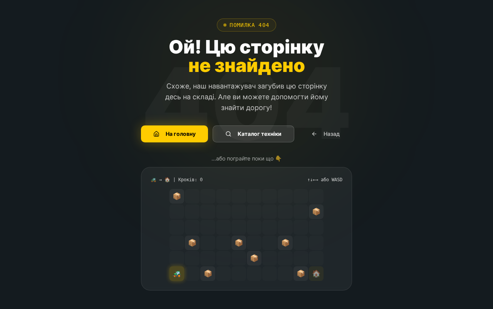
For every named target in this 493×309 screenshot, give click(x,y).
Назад (332, 133)
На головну (181, 133)
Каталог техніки (260, 133)
